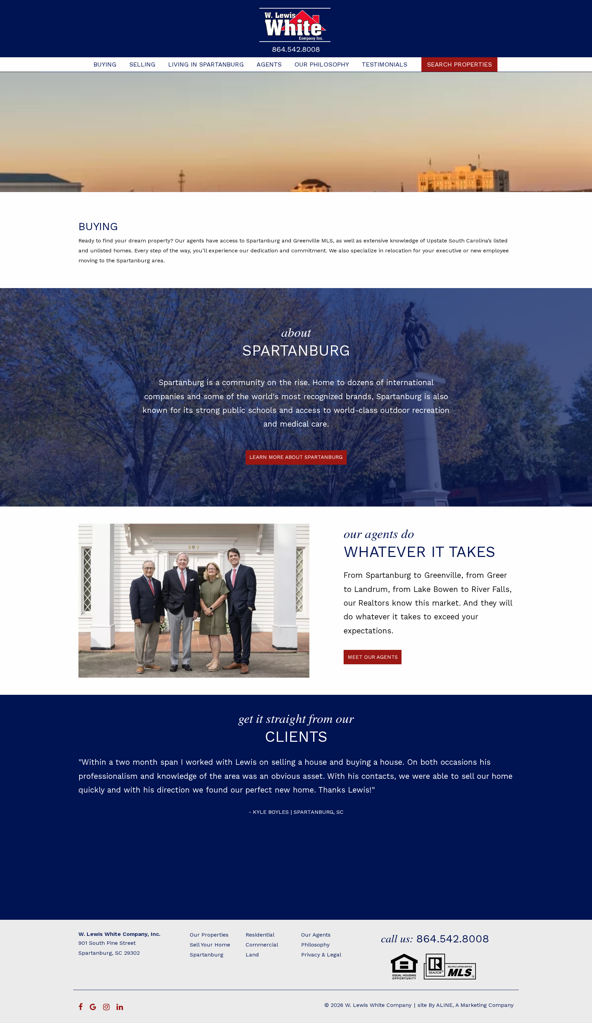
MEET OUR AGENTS (373, 657)
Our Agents (316, 934)
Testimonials (384, 64)
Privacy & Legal (321, 954)
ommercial (263, 944)
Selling (142, 64)
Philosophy (315, 944)
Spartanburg (206, 954)
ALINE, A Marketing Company (475, 1005)
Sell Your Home (210, 944)
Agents (269, 64)
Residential (260, 934)
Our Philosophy (321, 64)
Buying (105, 64)
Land (252, 954)
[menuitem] (105, 64)
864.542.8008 (296, 49)
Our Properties (209, 934)
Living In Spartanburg (206, 64)
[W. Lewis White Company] (296, 25)
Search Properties (459, 64)
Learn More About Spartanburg (296, 457)
